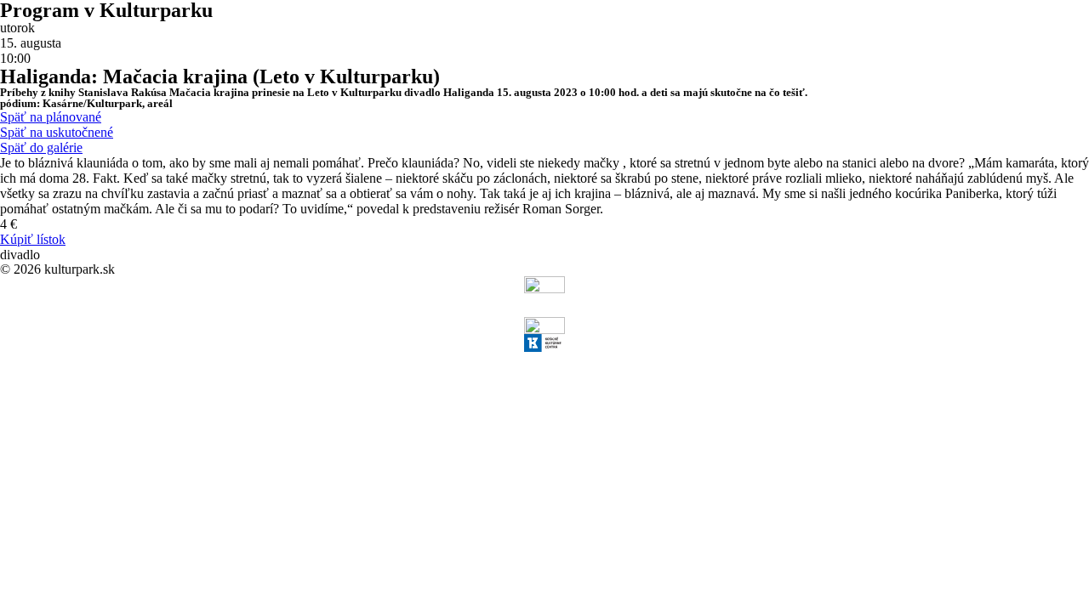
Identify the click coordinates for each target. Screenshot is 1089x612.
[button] (50, 117)
